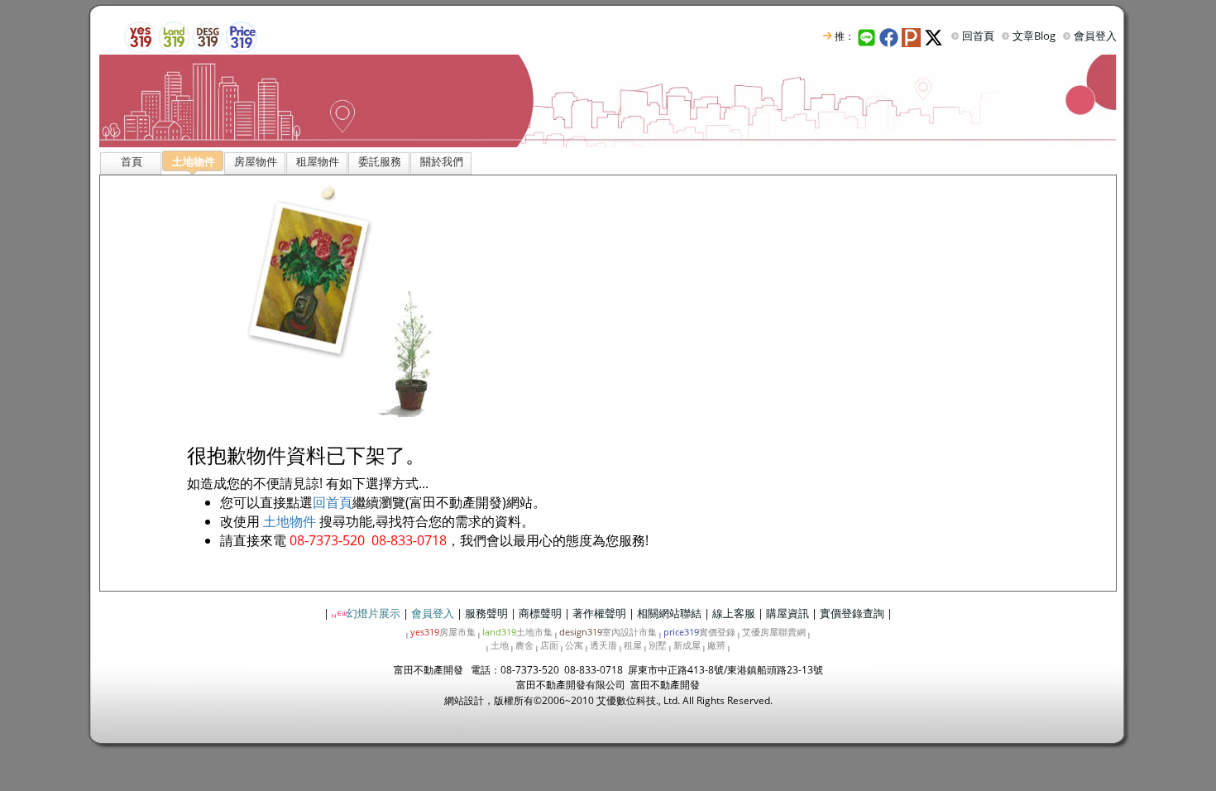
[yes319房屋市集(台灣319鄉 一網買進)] (140, 35)
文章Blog (1034, 35)
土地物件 (289, 521)
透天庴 (603, 645)
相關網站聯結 (669, 613)
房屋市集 (443, 632)
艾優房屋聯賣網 (774, 632)
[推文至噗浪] (913, 36)
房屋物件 (255, 161)
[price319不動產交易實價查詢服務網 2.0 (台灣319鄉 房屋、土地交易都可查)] (241, 35)
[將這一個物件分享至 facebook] (890, 36)
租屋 (633, 645)
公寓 (574, 645)
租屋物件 (317, 161)
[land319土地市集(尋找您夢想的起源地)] (173, 35)
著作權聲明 (599, 613)
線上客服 (733, 613)
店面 (549, 645)
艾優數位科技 (626, 700)
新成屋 (687, 645)
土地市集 (517, 632)
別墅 (658, 645)
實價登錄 (699, 632)
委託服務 (379, 161)
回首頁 (978, 35)
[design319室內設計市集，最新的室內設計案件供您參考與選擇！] (207, 35)
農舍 (524, 645)
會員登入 (1095, 35)
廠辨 (716, 645)
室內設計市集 (608, 632)
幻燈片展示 (373, 613)
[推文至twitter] (935, 36)
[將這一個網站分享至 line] (867, 36)
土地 (500, 645)
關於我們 (441, 161)
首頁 (131, 161)
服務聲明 (486, 613)
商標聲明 (540, 613)
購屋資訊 (787, 613)
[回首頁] (608, 100)
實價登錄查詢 (852, 613)
